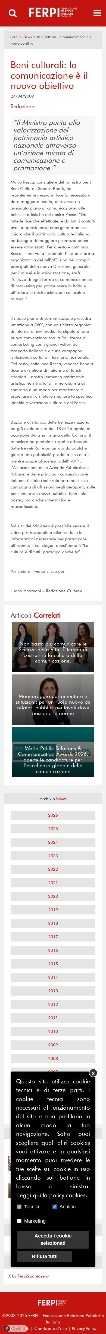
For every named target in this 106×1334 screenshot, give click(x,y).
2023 (53, 855)
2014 (53, 977)
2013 (53, 990)
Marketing (35, 1221)
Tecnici (31, 1206)
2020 (53, 896)
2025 (53, 828)
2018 (53, 923)
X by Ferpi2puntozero (28, 1276)
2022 (53, 869)
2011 (53, 1017)
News (27, 37)
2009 (53, 1044)
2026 (53, 815)
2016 (53, 950)
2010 (53, 1031)
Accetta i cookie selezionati (53, 1239)
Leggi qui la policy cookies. (52, 1195)
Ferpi (14, 37)
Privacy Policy (84, 1328)
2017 (53, 936)
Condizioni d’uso (50, 1328)
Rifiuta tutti (45, 1256)
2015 (53, 963)
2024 (53, 842)
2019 (53, 909)
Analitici (68, 1206)
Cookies (16, 1328)
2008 (53, 1058)
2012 (53, 1004)
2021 (53, 882)
